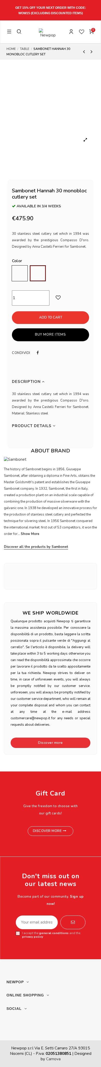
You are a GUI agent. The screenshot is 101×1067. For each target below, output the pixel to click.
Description (27, 381)
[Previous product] (85, 52)
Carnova (53, 1059)
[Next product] (92, 52)
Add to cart (50, 317)
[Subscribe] (72, 922)
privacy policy (32, 937)
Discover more (50, 742)
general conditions (54, 933)
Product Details (32, 425)
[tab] (50, 381)
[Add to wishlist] (70, 298)
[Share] (38, 352)
